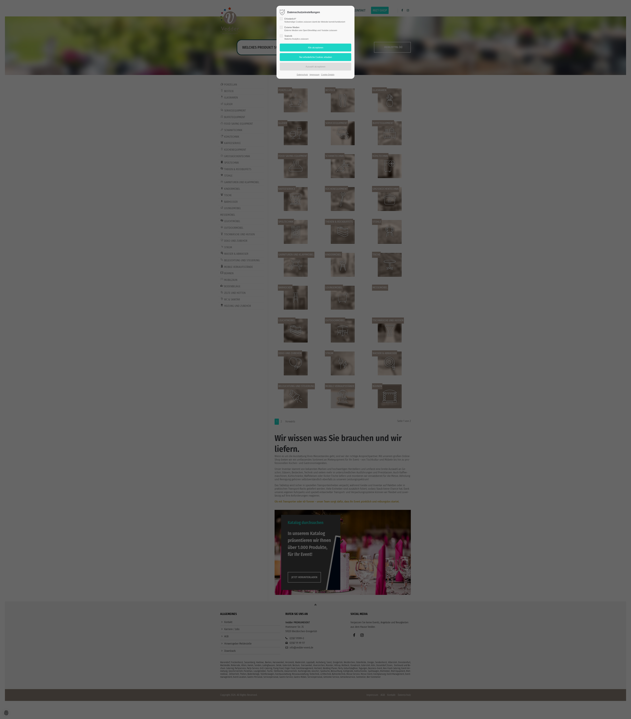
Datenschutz (302, 74)
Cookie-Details (327, 74)
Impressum (314, 74)
